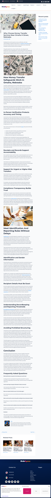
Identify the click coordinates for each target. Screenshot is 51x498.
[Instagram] (45, 1)
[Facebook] (41, 1)
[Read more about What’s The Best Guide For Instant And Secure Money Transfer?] (7, 443)
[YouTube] (48, 1)
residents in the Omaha (25, 43)
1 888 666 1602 (6, 1)
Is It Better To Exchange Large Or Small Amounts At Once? (43, 33)
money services (14, 198)
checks (22, 126)
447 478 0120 (20, 1)
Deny (36, 491)
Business (44, 5)
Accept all (27, 491)
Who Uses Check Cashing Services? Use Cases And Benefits (42, 38)
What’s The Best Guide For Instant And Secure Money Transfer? (7, 449)
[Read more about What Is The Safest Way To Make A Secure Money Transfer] (28, 443)
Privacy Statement (5, 496)
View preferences (45, 491)
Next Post (33, 432)
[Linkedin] (47, 1)
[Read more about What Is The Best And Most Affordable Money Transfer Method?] (18, 443)
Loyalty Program (26, 5)
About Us (13, 5)
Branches (32, 5)
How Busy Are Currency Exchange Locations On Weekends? (42, 20)
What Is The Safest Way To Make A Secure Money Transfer (28, 449)
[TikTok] (43, 1)
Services (19, 5)
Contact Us (38, 5)
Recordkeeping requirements (9, 309)
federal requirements (26, 274)
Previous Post (4, 432)
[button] (49, 486)
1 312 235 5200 (12, 1)
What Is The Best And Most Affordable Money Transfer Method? (18, 449)
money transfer (6, 89)
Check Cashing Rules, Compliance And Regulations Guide (42, 29)
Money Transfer (5, 452)
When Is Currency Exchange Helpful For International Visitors (43, 25)
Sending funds (6, 236)
